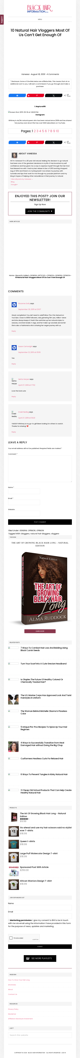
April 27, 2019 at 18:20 (26, 418)
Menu (40, 19)
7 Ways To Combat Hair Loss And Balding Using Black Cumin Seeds (44, 649)
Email (10, 498)
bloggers (25, 533)
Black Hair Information (40, 8)
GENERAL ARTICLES (37, 275)
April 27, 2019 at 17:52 (26, 385)
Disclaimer (12, 1014)
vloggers (55, 533)
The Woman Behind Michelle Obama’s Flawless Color (44, 712)
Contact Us (12, 994)
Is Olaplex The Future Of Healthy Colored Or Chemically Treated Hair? (42, 680)
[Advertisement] (40, 55)
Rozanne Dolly (24, 303)
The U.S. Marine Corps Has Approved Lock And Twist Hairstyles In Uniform (46, 696)
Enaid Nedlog (23, 412)
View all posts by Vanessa (22, 179)
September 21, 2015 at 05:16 (29, 352)
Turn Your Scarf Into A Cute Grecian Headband (43, 663)
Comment (12, 454)
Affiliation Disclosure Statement (20, 1019)
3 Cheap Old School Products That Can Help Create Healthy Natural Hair (46, 791)
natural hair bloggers (40, 533)
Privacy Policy (13, 1009)
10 (57, 131)
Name (11, 487)
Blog (12, 182)
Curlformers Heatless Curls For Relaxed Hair (42, 758)
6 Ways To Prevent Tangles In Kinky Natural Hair (44, 774)
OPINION (50, 275)
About (10, 989)
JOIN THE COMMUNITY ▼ (40, 211)
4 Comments (52, 74)
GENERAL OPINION (62, 275)
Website (11, 509)
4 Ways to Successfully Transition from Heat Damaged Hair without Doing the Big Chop (42, 744)
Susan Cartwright (25, 346)
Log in (63, 1053)
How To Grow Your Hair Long (19, 980)
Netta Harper (23, 379)
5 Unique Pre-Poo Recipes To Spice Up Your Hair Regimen (44, 728)
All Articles (12, 985)
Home (11, 275)
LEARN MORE (40, 631)
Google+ (14, 184)
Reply (14, 331)
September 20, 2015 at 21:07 (29, 309)
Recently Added (22, 275)
